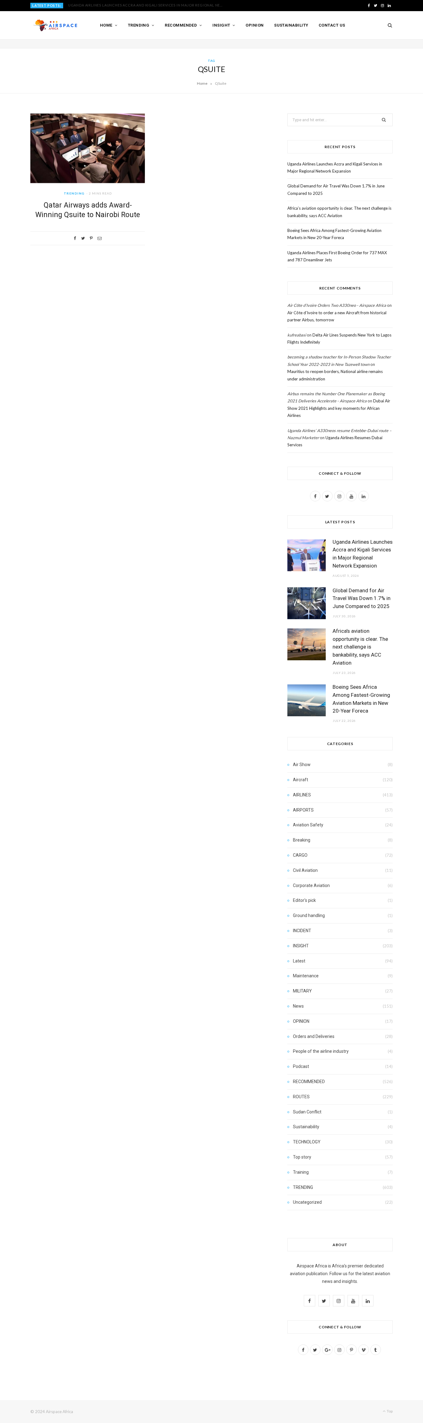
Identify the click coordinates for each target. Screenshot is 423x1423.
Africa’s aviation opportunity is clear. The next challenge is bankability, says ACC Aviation (360, 647)
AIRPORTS (303, 810)
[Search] (388, 25)
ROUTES (301, 1096)
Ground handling (309, 915)
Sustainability (291, 25)
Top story (302, 1157)
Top (389, 1411)
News (298, 1006)
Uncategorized (307, 1202)
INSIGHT (301, 945)
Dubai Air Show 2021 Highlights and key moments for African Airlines (338, 408)
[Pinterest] (91, 238)
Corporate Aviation (311, 885)
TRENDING (74, 193)
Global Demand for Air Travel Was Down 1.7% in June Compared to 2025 (140, 5)
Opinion (255, 25)
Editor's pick (304, 900)
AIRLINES (302, 794)
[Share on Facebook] (75, 238)
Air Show (302, 764)
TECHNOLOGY (307, 1141)
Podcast (301, 1066)
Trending (139, 25)
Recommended (181, 25)
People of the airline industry (321, 1051)
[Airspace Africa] (55, 25)
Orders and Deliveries (313, 1036)
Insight (221, 25)
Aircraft (300, 779)
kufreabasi (296, 334)
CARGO (300, 855)
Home (106, 25)
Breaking (301, 840)
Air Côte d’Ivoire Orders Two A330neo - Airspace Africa (336, 305)
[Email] (100, 238)
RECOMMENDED (309, 1081)
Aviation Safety (308, 824)
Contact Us (332, 25)
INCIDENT (302, 930)
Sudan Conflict (307, 1111)
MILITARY (302, 990)
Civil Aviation (305, 870)
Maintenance (306, 975)
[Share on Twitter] (83, 238)
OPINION (301, 1021)
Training (301, 1172)
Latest (299, 960)
